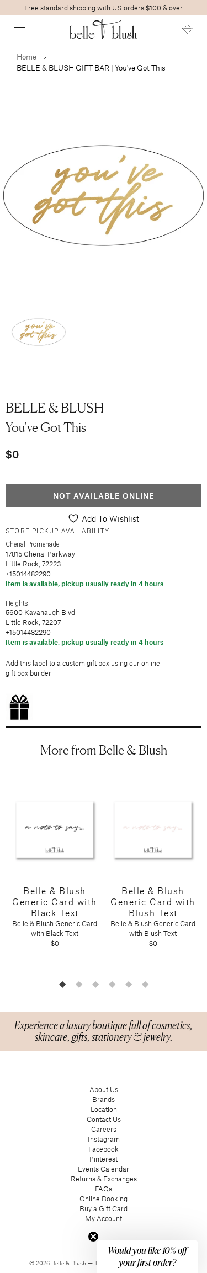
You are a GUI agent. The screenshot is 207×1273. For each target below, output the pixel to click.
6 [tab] (145, 983)
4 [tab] (112, 983)
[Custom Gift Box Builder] (103, 707)
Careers (103, 1129)
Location (104, 1109)
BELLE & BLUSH (55, 407)
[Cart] (187, 29)
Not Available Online (104, 495)
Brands (103, 1099)
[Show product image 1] (38, 332)
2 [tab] (78, 983)
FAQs (103, 1188)
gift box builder (28, 672)
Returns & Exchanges (104, 1178)
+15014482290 (28, 573)
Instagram (104, 1139)
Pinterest (103, 1158)
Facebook (103, 1148)
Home (26, 56)
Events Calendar (103, 1168)
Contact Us (104, 1119)
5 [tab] (128, 983)
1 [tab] (62, 983)
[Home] (103, 29)
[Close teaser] (93, 1236)
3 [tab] (95, 983)
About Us (103, 1089)
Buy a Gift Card (103, 1208)
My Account (103, 1218)
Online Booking (103, 1198)
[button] (19, 29)
